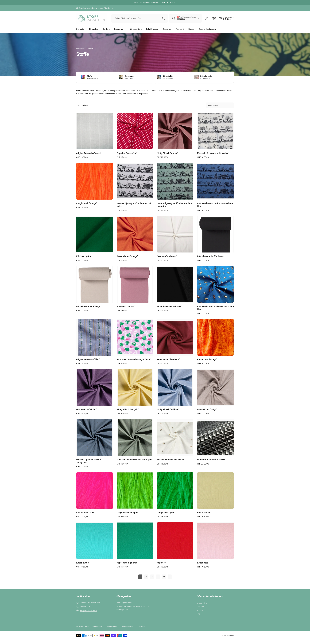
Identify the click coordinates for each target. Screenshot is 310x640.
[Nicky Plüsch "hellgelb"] (135, 401)
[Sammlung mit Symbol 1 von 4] (155, 83)
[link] (94, 8)
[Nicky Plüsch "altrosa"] (175, 145)
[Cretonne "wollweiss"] (175, 248)
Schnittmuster (206, 76)
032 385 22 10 (85, 607)
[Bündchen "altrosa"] (135, 298)
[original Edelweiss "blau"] (94, 351)
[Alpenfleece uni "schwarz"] (175, 298)
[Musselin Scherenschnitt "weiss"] (215, 145)
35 (164, 577)
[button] (226, 18)
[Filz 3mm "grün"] (94, 248)
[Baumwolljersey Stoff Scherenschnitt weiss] (135, 195)
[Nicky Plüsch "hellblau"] (175, 401)
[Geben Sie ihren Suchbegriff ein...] (163, 18)
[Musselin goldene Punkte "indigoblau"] (94, 451)
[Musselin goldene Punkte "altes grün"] (135, 451)
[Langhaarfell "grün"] (175, 504)
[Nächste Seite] (170, 576)
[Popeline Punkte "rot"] (135, 145)
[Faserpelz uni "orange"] (135, 248)
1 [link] (140, 577)
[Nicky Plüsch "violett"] (94, 401)
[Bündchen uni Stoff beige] (94, 298)
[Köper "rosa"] (215, 554)
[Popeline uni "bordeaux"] (175, 351)
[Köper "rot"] (175, 554)
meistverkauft (213, 105)
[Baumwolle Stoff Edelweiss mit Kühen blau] (215, 298)
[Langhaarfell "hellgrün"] (135, 504)
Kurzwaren (129, 76)
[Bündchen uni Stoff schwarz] (215, 248)
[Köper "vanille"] (215, 504)
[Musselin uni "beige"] (215, 401)
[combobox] (139, 18)
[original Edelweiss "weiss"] (94, 145)
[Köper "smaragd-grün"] (135, 554)
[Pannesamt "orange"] (215, 351)
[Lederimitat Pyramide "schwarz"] (215, 451)
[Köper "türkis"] (94, 554)
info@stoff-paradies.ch (88, 610)
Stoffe (89, 76)
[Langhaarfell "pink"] (94, 504)
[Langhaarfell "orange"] (94, 195)
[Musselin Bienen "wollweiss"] (175, 451)
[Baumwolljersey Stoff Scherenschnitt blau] (215, 195)
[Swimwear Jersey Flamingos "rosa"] (135, 351)
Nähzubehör (168, 76)
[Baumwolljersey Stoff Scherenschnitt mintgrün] (175, 195)
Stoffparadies (230, 635)
